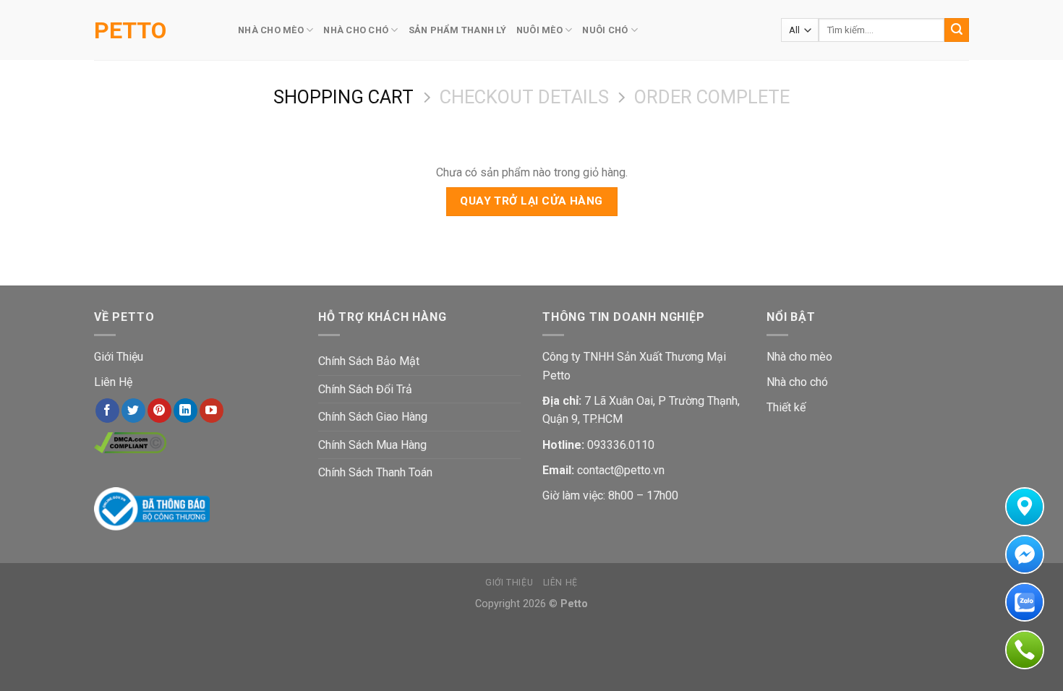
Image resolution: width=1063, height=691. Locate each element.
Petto (130, 30)
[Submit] (956, 30)
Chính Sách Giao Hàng (372, 417)
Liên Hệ (113, 382)
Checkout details (524, 97)
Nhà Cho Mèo (271, 30)
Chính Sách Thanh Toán (375, 472)
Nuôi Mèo (539, 30)
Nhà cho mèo (799, 357)
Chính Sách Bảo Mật (368, 361)
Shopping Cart (343, 97)
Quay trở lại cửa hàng (531, 200)
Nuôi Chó (605, 30)
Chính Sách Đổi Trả (365, 389)
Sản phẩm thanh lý (457, 30)
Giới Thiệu (118, 357)
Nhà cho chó (797, 382)
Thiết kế (786, 407)
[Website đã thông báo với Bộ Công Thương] (152, 508)
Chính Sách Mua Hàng (372, 445)
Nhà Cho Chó (355, 30)
